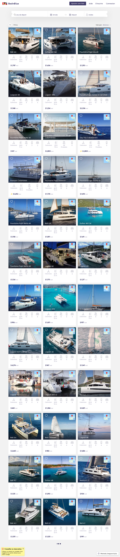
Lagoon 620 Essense (18, 352)
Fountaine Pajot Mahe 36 (20, 138)
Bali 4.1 (48, 523)
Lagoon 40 (84, 266)
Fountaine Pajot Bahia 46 (20, 223)
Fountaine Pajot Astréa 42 (90, 180)
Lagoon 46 (84, 437)
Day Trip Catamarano (89, 138)
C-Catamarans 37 (87, 309)
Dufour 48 (49, 480)
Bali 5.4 (83, 395)
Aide (91, 3)
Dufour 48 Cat (85, 223)
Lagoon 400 (50, 309)
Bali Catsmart (50, 437)
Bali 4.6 (13, 52)
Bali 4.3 (13, 523)
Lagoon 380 (50, 95)
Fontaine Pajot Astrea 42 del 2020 (93, 95)
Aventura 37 (84, 480)
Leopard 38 (15, 95)
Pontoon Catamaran (18, 180)
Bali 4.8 (48, 223)
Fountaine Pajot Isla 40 (89, 52)
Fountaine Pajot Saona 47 (55, 180)
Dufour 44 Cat (51, 52)
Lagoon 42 (49, 266)
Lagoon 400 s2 (51, 395)
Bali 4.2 (13, 480)
